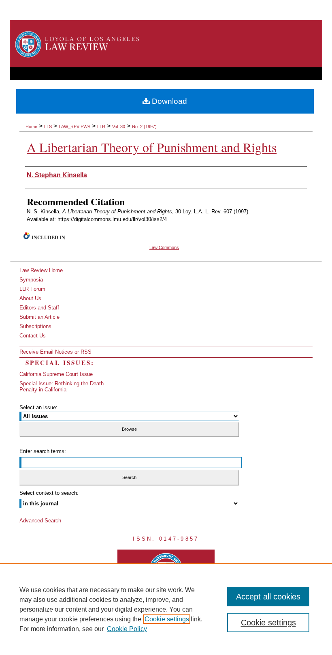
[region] (166, 609)
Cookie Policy (127, 628)
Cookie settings (167, 619)
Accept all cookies (268, 596)
